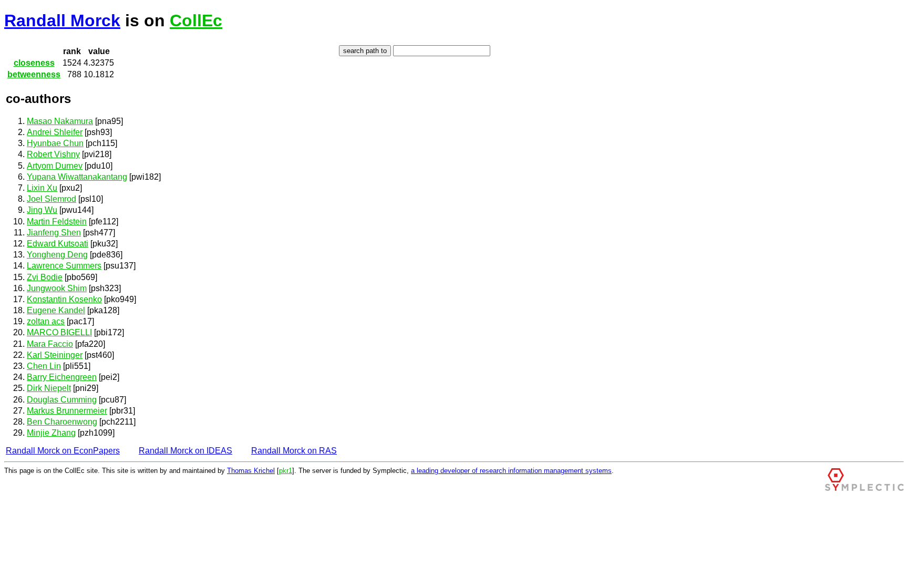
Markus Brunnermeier (67, 410)
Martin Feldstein (57, 221)
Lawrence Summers (64, 265)
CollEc (196, 20)
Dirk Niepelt (49, 388)
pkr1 (285, 471)
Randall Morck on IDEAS (185, 450)
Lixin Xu (42, 187)
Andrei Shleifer (54, 132)
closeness (34, 62)
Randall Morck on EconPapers (63, 450)
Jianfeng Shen (54, 232)
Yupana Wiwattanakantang (77, 176)
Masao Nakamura (60, 121)
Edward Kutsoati (57, 243)
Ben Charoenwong (62, 421)
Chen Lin (44, 366)
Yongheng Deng (57, 254)
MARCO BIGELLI (59, 332)
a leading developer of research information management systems (511, 471)
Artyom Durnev (54, 165)
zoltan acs (46, 321)
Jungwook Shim (57, 288)
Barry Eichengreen (62, 377)
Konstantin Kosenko (64, 299)
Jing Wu (42, 209)
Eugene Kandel (56, 310)
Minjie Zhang (51, 432)
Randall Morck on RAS (294, 450)
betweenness (33, 74)
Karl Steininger (54, 355)
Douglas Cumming (62, 399)
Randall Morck (62, 20)
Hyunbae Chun (55, 143)
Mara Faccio (50, 343)
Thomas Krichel (251, 471)
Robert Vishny (53, 154)
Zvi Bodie (45, 277)
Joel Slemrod (51, 198)
